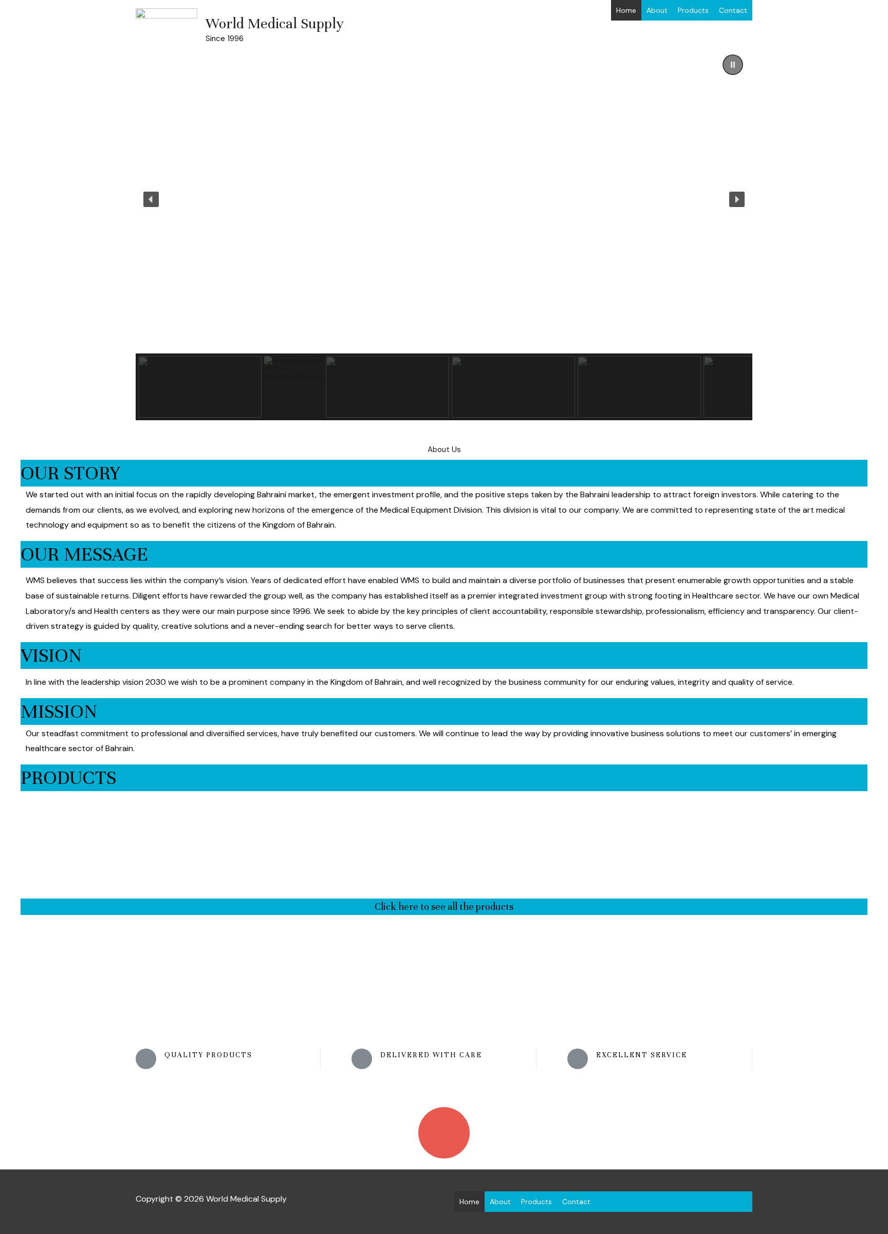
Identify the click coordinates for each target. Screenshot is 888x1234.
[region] (444, 232)
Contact (733, 10)
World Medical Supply (275, 23)
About (657, 10)
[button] (733, 64)
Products (693, 10)
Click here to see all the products (444, 906)
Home (626, 10)
